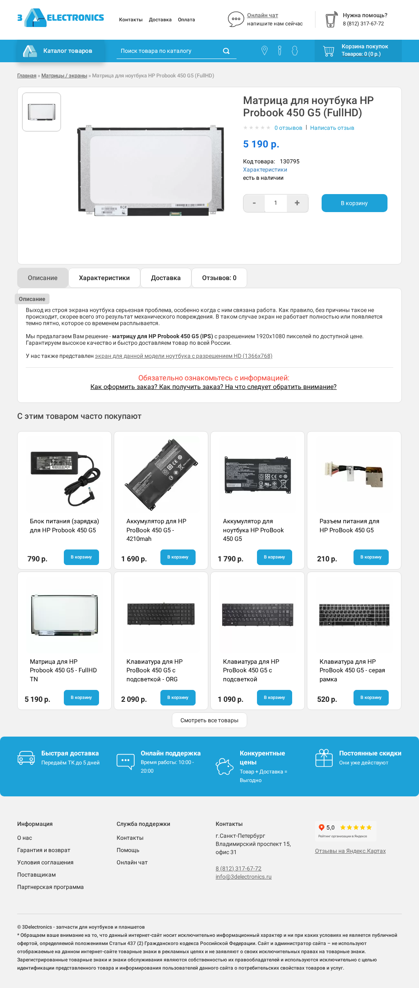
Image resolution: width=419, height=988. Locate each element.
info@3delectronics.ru (244, 876)
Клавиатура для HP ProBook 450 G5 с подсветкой (251, 670)
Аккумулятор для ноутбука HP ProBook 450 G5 (253, 530)
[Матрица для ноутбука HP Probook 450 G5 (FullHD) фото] (41, 112)
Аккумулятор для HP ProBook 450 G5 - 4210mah (156, 530)
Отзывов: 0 (219, 278)
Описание (43, 278)
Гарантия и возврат (43, 850)
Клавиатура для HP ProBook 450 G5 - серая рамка (352, 670)
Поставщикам (36, 874)
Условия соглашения (45, 862)
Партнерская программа (50, 887)
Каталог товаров (67, 50)
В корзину (354, 203)
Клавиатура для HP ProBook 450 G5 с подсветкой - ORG (154, 670)
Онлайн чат (262, 15)
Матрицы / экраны (64, 75)
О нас (24, 837)
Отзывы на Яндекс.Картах (350, 851)
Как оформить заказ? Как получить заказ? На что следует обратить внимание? (213, 387)
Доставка (160, 20)
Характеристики (265, 169)
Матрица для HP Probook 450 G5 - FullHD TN (63, 670)
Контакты (131, 20)
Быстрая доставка (70, 753)
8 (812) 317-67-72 (238, 868)
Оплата (186, 20)
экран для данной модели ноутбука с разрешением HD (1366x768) (184, 356)
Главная (26, 75)
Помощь (128, 850)
